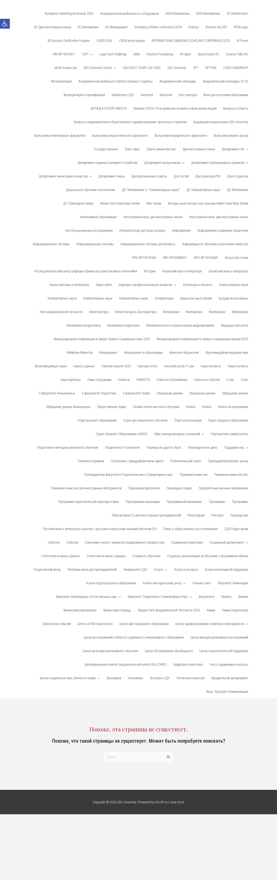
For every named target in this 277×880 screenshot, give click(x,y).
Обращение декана (170, 393)
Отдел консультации (187, 420)
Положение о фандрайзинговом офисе (137, 461)
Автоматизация (61, 81)
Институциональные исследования (88, 230)
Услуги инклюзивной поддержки (226, 569)
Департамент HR (233, 149)
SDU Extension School (97, 68)
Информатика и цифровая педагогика (222, 230)
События (54, 542)
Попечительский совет (185, 461)
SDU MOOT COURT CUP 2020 (142, 68)
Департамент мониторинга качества (63, 176)
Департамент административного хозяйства (107, 163)
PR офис (185, 54)
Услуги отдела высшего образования (111, 583)
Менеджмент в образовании (143, 352)
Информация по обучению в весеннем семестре (215, 244)
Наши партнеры (70, 380)
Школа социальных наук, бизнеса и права (68, 678)
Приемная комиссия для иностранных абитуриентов (86, 488)
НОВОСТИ (143, 380)
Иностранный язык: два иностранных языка (152, 217)
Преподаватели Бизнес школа (228, 461)
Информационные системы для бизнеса (147, 244)
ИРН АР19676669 (206, 258)
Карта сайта (104, 285)
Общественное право (111, 407)
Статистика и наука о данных (60, 556)
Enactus (194, 27)
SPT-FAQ (210, 68)
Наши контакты (211, 366)
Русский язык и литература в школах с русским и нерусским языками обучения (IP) (100, 529)
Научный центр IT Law (179, 366)
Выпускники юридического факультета (181, 136)
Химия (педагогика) (235, 610)
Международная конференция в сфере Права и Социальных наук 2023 (102, 339)
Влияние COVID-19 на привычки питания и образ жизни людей (175, 108)
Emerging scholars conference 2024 (158, 27)
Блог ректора (188, 95)
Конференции (164, 298)
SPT (195, 68)
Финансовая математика (79, 610)
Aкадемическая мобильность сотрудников (129, 13)
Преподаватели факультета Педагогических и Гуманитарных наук (128, 475)
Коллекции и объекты (197, 285)
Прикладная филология (144, 488)
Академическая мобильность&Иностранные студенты (115, 81)
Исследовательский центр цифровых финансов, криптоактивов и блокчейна (85, 271)
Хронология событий (57, 624)
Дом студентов (237, 176)
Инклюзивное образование (98, 217)
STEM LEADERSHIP (235, 68)
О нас (230, 380)
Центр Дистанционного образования (144, 624)
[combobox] (138, 757)
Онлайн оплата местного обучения (156, 407)
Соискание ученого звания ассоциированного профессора (124, 542)
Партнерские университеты (229, 434)
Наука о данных (84, 366)
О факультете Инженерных (57, 393)
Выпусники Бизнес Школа (231, 136)
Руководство (239, 515)
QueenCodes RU (208, 54)
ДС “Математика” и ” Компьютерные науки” (151, 190)
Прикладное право (179, 488)
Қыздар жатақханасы (233, 298)
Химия (211, 610)
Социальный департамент (227, 542)
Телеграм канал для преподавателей (92, 569)
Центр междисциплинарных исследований (219, 637)
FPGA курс (241, 27)
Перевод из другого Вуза (163, 447)
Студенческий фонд (46, 569)
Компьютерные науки (233, 285)
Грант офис (132, 149)
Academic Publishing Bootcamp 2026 (69, 13)
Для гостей (181, 176)
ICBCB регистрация (132, 41)
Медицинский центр (234, 325)
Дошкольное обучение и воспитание (90, 190)
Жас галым (153, 203)
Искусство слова (236, 258)
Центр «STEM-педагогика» (95, 624)
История (149, 271)
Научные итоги (147, 366)
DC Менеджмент (116, 27)
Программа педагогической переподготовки (88, 502)
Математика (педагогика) (84, 325)
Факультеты (207, 597)
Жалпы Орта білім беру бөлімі (120, 203)
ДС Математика (237, 190)
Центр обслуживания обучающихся (169, 651)
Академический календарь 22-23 (225, 81)
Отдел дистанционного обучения (145, 420)
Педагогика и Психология (122, 447)
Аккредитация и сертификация (84, 95)
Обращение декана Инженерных (68, 407)
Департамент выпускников (162, 163)
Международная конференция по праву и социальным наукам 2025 (202, 339)
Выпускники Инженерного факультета (60, 136)
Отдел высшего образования (97, 420)
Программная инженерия (142, 502)
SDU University (176, 68)
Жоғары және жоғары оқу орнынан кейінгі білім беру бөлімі (208, 203)
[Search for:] (138, 757)
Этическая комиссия (190, 678)
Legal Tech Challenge (113, 54)
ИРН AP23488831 (175, 258)
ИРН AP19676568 (144, 258)
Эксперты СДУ (160, 678)
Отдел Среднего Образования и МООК (121, 434)
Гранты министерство (161, 149)
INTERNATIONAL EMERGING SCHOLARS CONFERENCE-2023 (191, 41)
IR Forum (242, 41)
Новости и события (207, 380)
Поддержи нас (234, 447)
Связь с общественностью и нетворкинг (190, 529)
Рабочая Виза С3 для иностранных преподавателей (146, 515)
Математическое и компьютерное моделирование (180, 325)
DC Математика (88, 27)
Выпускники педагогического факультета (120, 136)
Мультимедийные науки (51, 366)
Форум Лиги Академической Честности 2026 (169, 610)
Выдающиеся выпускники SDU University (221, 122)
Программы (217, 502)
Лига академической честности (61, 312)
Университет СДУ (135, 569)
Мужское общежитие (184, 352)
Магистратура (99, 312)
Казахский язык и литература (182, 271)
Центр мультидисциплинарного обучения (110, 651)
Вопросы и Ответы (235, 108)
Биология (147, 95)
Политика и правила (90, 461)
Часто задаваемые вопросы (229, 664)
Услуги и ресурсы (186, 569)
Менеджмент (108, 352)
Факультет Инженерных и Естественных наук (86, 597)
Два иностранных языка (199, 149)
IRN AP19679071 (64, 54)
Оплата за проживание (233, 407)
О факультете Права (136, 393)
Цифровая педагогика (188, 664)
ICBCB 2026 (104, 41)
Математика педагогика (123, 325)
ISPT (85, 54)
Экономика (113, 678)
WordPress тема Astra (169, 802)
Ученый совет (201, 583)
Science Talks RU (237, 54)
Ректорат (217, 515)
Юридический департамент (229, 678)
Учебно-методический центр (161, 583)
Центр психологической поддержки (224, 651)
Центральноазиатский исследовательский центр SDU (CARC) (125, 664)
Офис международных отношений (177, 434)
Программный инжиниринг (184, 502)
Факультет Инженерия (233, 583)
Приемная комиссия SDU (231, 475)
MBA (137, 54)
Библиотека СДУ (123, 95)
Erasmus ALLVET (216, 27)
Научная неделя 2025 (116, 366)
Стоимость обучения (146, 556)
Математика (171, 312)
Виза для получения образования (226, 95)
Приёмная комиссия (193, 475)
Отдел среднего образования (228, 420)
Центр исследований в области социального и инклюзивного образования (134, 637)
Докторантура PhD (207, 176)
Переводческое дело (202, 447)
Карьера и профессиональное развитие (145, 285)
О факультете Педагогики (99, 393)
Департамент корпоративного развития (217, 163)
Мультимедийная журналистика (227, 352)
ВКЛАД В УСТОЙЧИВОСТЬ (109, 108)
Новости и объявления (172, 380)
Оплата (190, 407)
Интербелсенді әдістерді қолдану (142, 230)
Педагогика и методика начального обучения (67, 447)
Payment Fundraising (160, 54)
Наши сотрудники (99, 380)
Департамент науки (111, 176)
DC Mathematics (237, 13)
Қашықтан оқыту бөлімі (196, 298)
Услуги (158, 569)
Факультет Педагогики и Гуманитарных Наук (158, 597)
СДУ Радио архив (236, 529)
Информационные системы (51, 244)
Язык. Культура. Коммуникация (227, 692)
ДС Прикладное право (78, 203)
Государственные (106, 149)
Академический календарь (177, 81)
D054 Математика (177, 13)
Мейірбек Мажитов (80, 352)
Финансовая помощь (117, 610)
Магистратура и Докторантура (135, 312)
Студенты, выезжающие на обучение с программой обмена (207, 556)
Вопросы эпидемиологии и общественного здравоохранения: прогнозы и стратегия (130, 122)
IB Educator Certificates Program (68, 41)
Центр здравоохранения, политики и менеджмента (210, 624)
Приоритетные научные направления (223, 488)
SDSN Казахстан (65, 68)
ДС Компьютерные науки (203, 190)
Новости (124, 380)
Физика (226, 597)
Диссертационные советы (149, 176)
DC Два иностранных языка (52, 27)
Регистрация (196, 515)
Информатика (181, 230)
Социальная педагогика (187, 542)
